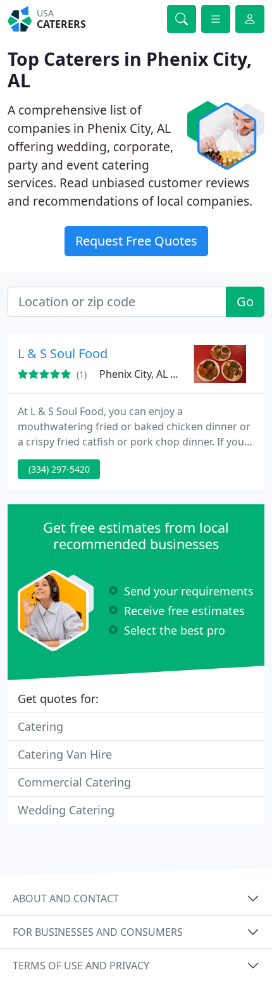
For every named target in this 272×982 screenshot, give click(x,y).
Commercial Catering (74, 782)
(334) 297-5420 (59, 469)
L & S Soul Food (63, 353)
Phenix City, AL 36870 (149, 374)
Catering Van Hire (65, 754)
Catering (40, 726)
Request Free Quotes (136, 240)
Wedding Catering (66, 809)
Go (245, 301)
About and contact (66, 898)
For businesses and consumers (98, 932)
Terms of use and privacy (81, 966)
